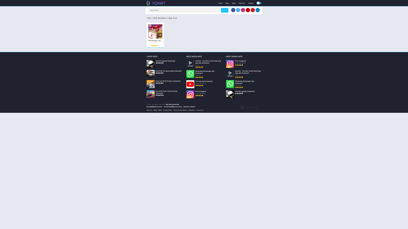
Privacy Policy (167, 110)
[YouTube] (248, 10)
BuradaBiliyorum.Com (154, 107)
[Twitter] (238, 10)
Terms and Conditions (180, 110)
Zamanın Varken (189, 107)
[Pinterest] (253, 10)
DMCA (160, 110)
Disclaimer (192, 110)
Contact (250, 3)
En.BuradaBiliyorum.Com (173, 107)
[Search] (224, 10)
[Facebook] (233, 10)
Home (220, 3)
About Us (242, 3)
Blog (227, 3)
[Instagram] (243, 10)
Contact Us (199, 110)
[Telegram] (258, 10)
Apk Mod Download (172, 104)
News (234, 3)
